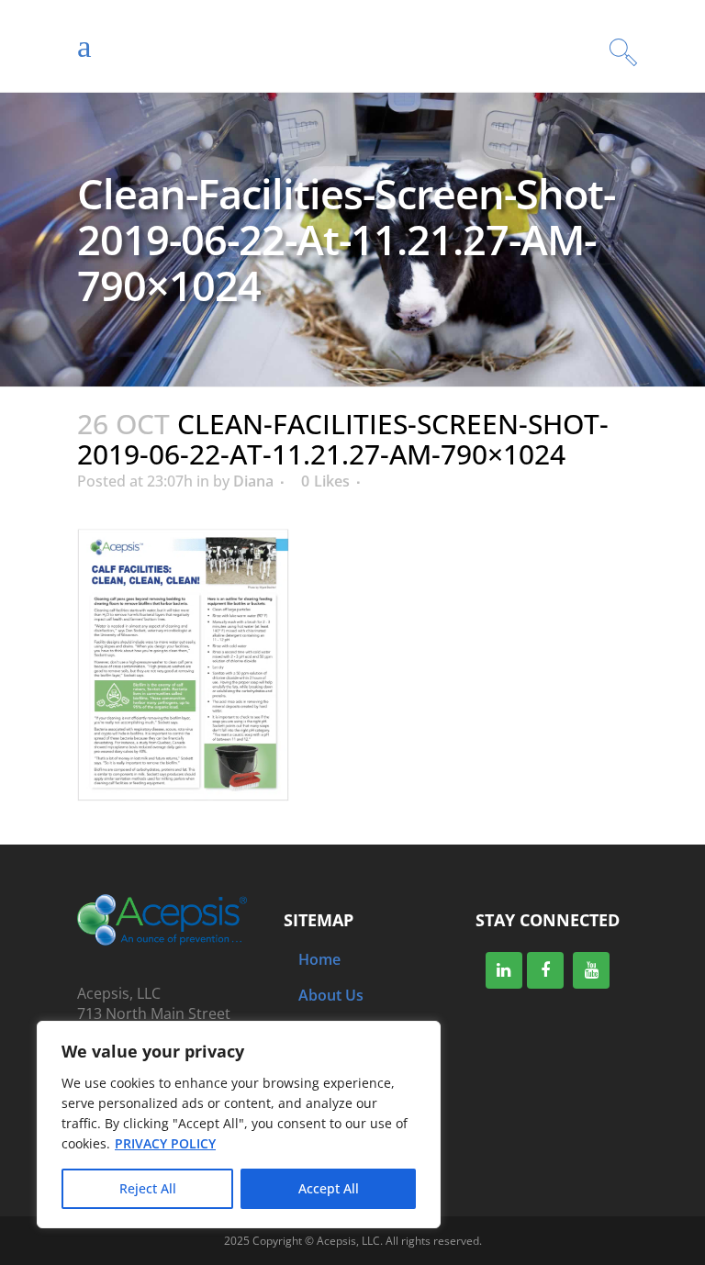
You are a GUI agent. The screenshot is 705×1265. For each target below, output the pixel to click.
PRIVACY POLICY (165, 1143)
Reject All (147, 1188)
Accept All (328, 1188)
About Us (331, 995)
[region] (239, 1124)
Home (319, 959)
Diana (253, 481)
